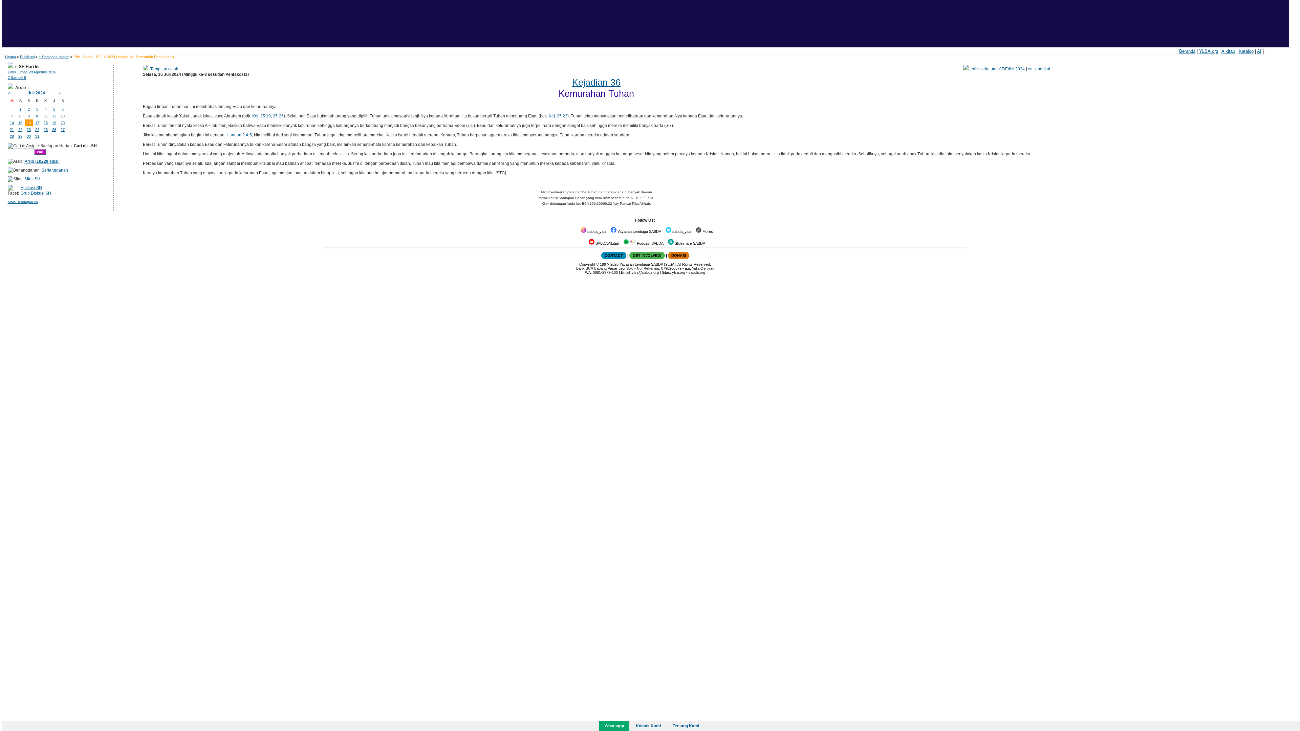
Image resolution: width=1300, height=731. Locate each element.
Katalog (1246, 51)
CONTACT (614, 255)
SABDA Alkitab (606, 243)
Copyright (587, 264)
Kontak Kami (648, 726)
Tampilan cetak (164, 69)
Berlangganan (55, 170)
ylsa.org (678, 272)
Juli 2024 (36, 93)
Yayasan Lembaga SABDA (638, 231)
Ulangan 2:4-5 (238, 135)
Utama (10, 57)
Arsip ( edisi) (42, 161)
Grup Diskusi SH (36, 193)
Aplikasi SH (31, 187)
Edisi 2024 (1015, 69)
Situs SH (32, 179)
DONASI (678, 255)
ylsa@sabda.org (645, 272)
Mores (707, 231)
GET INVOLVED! (647, 255)
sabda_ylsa (596, 231)
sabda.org (697, 272)
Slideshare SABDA (689, 243)
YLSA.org (1208, 51)
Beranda (1187, 51)
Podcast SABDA (650, 243)
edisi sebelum (983, 69)
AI (1259, 51)
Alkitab (1228, 51)
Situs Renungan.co (23, 202)
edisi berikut (1039, 69)
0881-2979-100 (605, 272)
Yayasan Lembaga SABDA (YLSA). (648, 264)
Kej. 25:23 (558, 116)
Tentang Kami (686, 726)
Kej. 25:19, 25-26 (268, 116)
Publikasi (27, 57)
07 (1001, 69)
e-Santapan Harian (54, 57)
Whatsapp (614, 726)
